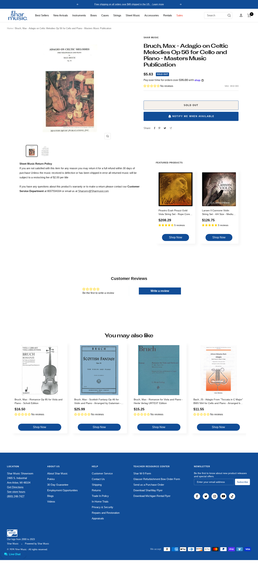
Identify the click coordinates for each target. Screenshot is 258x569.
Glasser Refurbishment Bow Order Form (156, 479)
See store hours (16, 491)
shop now (175, 237)
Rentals (167, 15)
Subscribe (242, 482)
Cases (105, 15)
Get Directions (15, 487)
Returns (96, 490)
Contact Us (98, 479)
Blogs (50, 495)
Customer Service (102, 473)
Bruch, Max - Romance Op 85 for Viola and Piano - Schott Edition (38, 401)
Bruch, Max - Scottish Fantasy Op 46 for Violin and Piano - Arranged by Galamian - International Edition (97, 402)
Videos (51, 501)
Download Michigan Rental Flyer (151, 495)
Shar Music (151, 37)
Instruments (79, 15)
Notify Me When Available (193, 116)
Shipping (97, 484)
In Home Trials (100, 501)
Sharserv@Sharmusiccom (93, 191)
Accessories (151, 15)
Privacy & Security (102, 507)
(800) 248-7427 (15, 496)
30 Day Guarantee (57, 484)
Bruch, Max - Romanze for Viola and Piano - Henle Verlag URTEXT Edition (158, 401)
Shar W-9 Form (142, 473)
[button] (249, 15)
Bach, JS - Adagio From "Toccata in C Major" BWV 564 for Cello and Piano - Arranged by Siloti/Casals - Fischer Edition (218, 402)
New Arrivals (60, 15)
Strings (117, 15)
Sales (179, 15)
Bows (93, 15)
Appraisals (98, 518)
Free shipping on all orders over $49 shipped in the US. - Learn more (129, 4)
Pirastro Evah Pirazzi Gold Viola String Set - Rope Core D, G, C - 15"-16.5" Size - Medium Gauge (174, 213)
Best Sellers (42, 15)
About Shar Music (57, 473)
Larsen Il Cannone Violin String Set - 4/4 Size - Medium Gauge (218, 213)
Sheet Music (133, 15)
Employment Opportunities (62, 490)
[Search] (229, 15)
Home (10, 28)
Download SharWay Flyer (148, 490)
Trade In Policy (100, 495)
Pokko (51, 479)
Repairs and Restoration (106, 512)
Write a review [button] (160, 290)
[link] (42, 15)
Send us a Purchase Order (148, 484)
